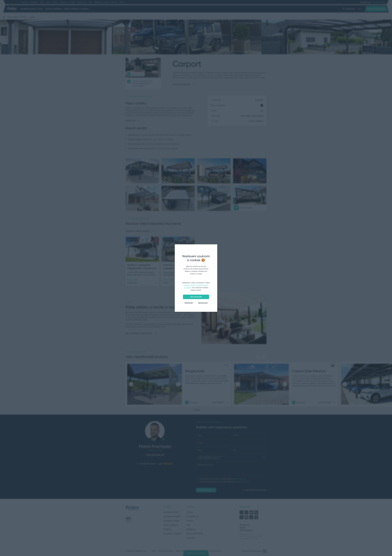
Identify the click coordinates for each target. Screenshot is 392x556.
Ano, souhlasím (196, 297)
